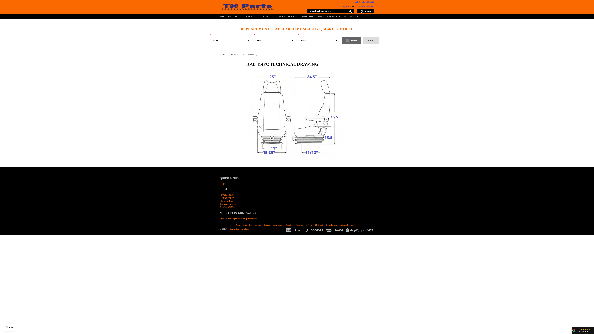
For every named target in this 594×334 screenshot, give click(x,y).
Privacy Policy (227, 194)
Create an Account (365, 6)
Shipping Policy (227, 201)
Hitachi (267, 225)
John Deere (278, 225)
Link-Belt (319, 225)
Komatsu (299, 225)
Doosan (258, 225)
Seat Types (265, 17)
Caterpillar (247, 225)
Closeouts (307, 17)
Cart (367, 11)
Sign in (346, 6)
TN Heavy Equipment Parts (237, 229)
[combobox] (231, 40)
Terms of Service (228, 204)
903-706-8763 (351, 17)
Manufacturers (286, 17)
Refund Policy (227, 198)
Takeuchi (344, 225)
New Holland (331, 225)
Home (222, 17)
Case (238, 225)
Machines (234, 17)
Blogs (320, 17)
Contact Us (333, 17)
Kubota (309, 225)
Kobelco (289, 225)
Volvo (353, 225)
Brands (249, 17)
